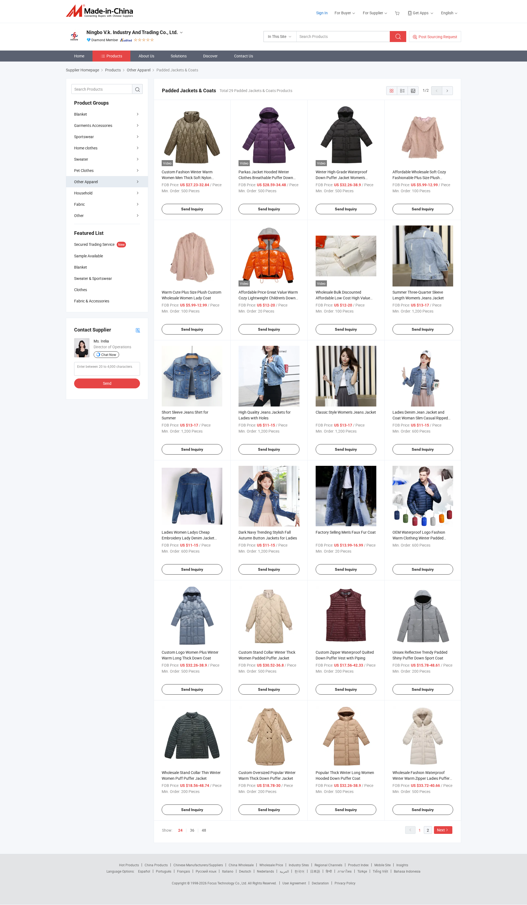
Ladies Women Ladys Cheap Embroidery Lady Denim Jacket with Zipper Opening (188, 538)
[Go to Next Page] (447, 91)
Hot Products (129, 865)
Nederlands (265, 871)
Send (107, 383)
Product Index (358, 865)
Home (79, 56)
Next (441, 829)
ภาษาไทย (345, 871)
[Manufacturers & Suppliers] (101, 10)
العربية (284, 871)
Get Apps (420, 12)
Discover (210, 56)
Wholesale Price (271, 865)
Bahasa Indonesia (407, 871)
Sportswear (84, 136)
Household (83, 193)
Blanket (80, 114)
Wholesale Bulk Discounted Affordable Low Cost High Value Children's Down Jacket (343, 297)
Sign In (322, 12)
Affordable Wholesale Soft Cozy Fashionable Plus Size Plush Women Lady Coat (419, 177)
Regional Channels (328, 865)
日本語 (315, 871)
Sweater (81, 159)
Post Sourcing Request (438, 36)
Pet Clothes (84, 170)
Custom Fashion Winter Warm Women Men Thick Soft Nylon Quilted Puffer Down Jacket (187, 177)
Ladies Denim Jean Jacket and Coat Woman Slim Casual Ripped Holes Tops (420, 418)
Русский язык (206, 871)
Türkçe (362, 871)
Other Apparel (86, 181)
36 (192, 830)
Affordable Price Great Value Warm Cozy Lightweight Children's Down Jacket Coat (268, 297)
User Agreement (294, 883)
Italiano (227, 871)
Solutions (179, 56)
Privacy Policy (345, 883)
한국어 (299, 871)
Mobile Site (382, 865)
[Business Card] (138, 330)
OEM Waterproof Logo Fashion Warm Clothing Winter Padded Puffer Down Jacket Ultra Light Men (423, 538)
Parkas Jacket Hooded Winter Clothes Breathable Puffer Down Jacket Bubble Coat (266, 177)
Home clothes (85, 148)
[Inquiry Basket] (398, 12)
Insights (402, 865)
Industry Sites (299, 865)
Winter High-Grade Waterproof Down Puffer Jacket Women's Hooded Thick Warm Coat (341, 177)
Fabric (79, 204)
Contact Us (243, 56)
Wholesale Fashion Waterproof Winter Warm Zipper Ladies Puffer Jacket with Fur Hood (421, 778)
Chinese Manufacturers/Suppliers (198, 865)
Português (163, 871)
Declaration (320, 883)
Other (79, 215)
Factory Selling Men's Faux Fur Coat (346, 532)
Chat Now (108, 354)
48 (204, 830)
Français (183, 871)
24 (180, 830)
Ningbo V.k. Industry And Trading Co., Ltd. (132, 32)
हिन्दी (329, 871)
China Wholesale (241, 865)
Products (114, 56)
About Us (146, 56)
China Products (156, 865)
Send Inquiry (192, 209)
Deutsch (245, 871)
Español (144, 871)
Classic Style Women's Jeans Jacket (346, 412)
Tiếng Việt (380, 871)
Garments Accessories (93, 125)
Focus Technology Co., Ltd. (228, 883)
